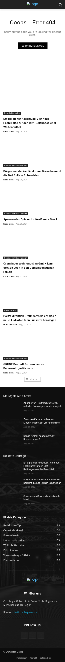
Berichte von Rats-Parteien (15, 165)
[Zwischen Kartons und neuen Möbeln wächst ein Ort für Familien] (12, 424)
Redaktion (8, 131)
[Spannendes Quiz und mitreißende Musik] (32, 200)
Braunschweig (10, 310)
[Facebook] (24, 635)
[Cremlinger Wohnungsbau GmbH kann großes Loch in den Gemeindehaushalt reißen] (32, 244)
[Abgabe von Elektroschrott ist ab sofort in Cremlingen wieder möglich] (12, 407)
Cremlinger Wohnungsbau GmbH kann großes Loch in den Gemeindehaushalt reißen (28, 267)
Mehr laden (31, 379)
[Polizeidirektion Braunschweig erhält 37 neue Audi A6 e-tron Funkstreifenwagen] (32, 297)
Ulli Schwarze (10, 324)
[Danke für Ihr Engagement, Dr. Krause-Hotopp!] (12, 440)
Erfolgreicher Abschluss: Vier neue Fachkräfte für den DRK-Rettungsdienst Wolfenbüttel (29, 123)
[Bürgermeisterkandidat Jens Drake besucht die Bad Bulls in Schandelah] (32, 152)
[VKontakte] (41, 635)
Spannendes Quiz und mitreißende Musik (30, 219)
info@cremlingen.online (25, 612)
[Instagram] (32, 635)
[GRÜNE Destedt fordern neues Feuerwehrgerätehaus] (32, 345)
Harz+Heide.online (12, 113)
